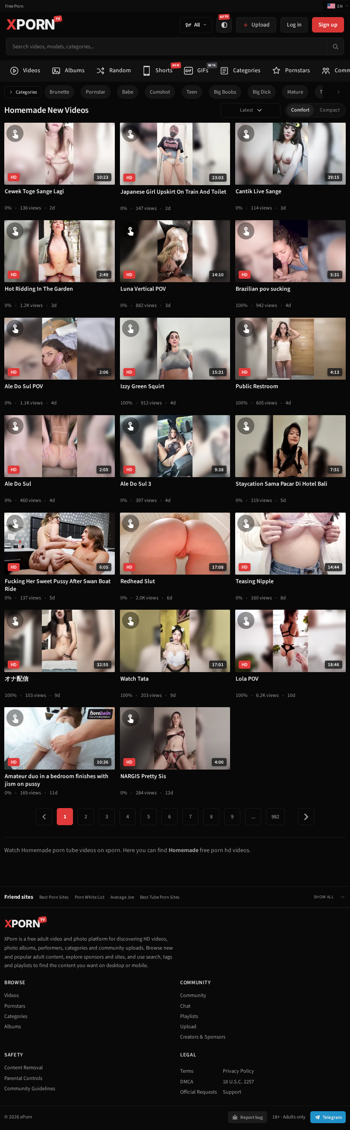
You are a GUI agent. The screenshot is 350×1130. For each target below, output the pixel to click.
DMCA (186, 1082)
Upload (188, 1026)
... (253, 816)
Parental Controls (23, 1078)
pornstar (95, 92)
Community (193, 995)
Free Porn (14, 6)
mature (295, 92)
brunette (59, 92)
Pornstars (14, 1006)
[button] (340, 92)
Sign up (328, 25)
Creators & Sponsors (202, 1037)
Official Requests (198, 1092)
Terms (186, 1071)
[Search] (335, 46)
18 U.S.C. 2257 (238, 1082)
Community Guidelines (29, 1088)
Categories (26, 92)
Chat (185, 1006)
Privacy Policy (238, 1071)
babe (127, 92)
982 (275, 816)
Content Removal (23, 1067)
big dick (262, 92)
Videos (11, 995)
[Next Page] (306, 816)
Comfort (300, 110)
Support (232, 1092)
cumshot (160, 92)
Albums (12, 1026)
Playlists (189, 1016)
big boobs (225, 92)
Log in (294, 25)
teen (192, 92)
